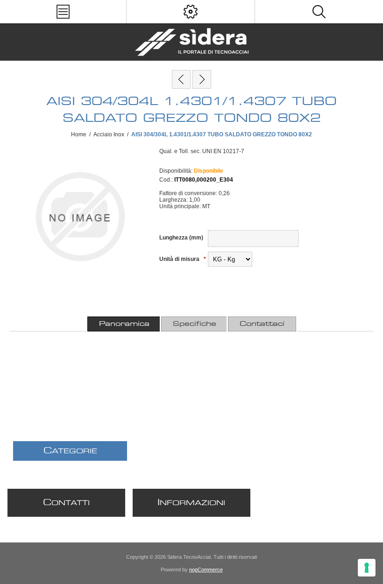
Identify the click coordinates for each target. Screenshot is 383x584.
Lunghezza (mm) (181, 237)
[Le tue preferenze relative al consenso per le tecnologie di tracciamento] (367, 568)
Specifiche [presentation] (194, 324)
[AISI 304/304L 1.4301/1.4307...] (181, 79)
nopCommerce (206, 569)
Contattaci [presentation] (262, 324)
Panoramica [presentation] (124, 324)
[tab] (124, 324)
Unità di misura (180, 259)
